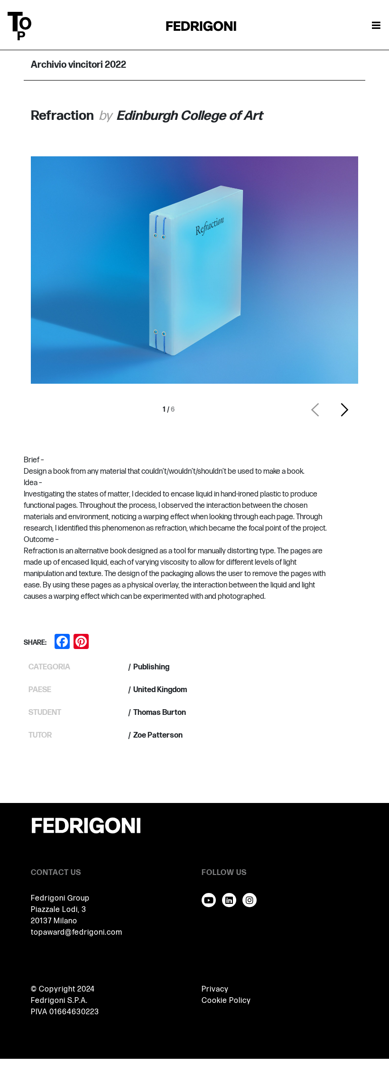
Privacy (215, 989)
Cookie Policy (226, 1000)
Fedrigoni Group (60, 898)
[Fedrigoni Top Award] (201, 26)
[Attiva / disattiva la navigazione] (376, 26)
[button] (315, 410)
